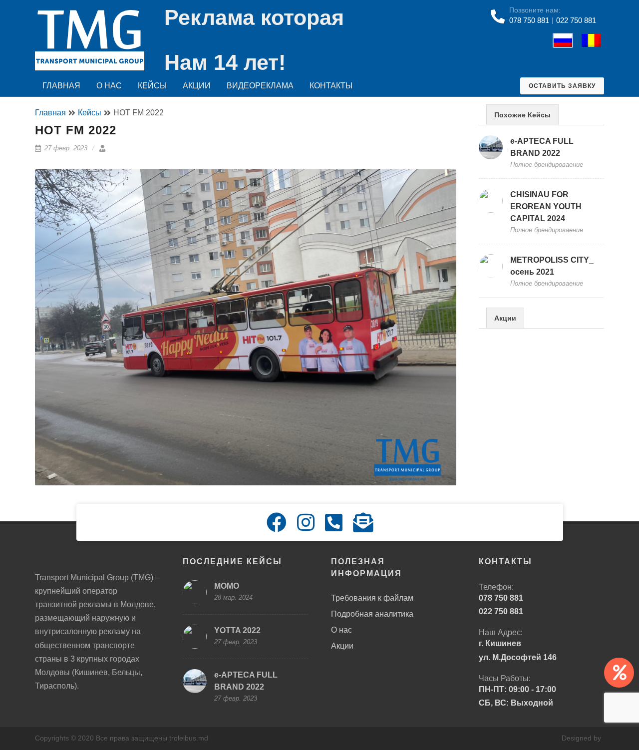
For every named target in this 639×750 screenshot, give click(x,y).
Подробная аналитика (372, 614)
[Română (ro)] (589, 39)
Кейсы (152, 85)
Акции (197, 85)
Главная (61, 85)
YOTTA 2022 (237, 630)
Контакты (331, 85)
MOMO (226, 586)
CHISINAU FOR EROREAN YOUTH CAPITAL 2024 (546, 206)
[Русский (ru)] (561, 39)
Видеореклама (260, 85)
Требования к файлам (372, 598)
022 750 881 (576, 20)
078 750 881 (529, 20)
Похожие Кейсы (522, 115)
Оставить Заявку (562, 85)
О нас (341, 630)
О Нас (109, 85)
